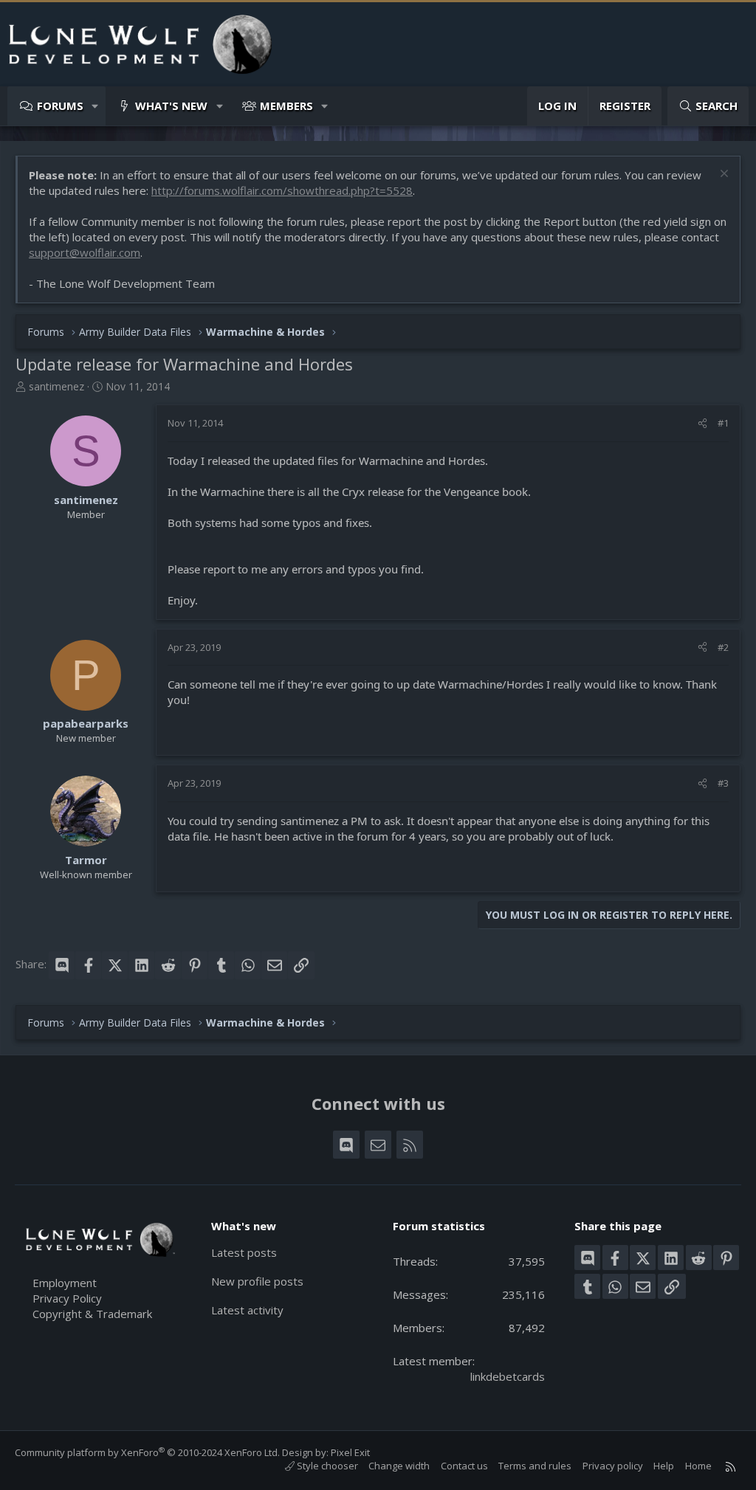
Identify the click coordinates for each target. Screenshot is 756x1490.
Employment (64, 1282)
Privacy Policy (67, 1298)
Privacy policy (613, 1465)
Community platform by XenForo (147, 1452)
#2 (723, 647)
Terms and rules (534, 1465)
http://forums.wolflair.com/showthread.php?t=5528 (282, 190)
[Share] (702, 423)
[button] (95, 105)
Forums (60, 105)
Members (286, 105)
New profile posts (257, 1281)
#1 (723, 423)
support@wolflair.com (84, 252)
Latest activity (247, 1310)
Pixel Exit (350, 1452)
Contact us (464, 1465)
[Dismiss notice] (722, 175)
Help (663, 1465)
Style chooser (326, 1465)
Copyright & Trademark (92, 1313)
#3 (723, 783)
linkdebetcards (507, 1376)
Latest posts (244, 1252)
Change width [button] (399, 1465)
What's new (171, 105)
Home (698, 1465)
